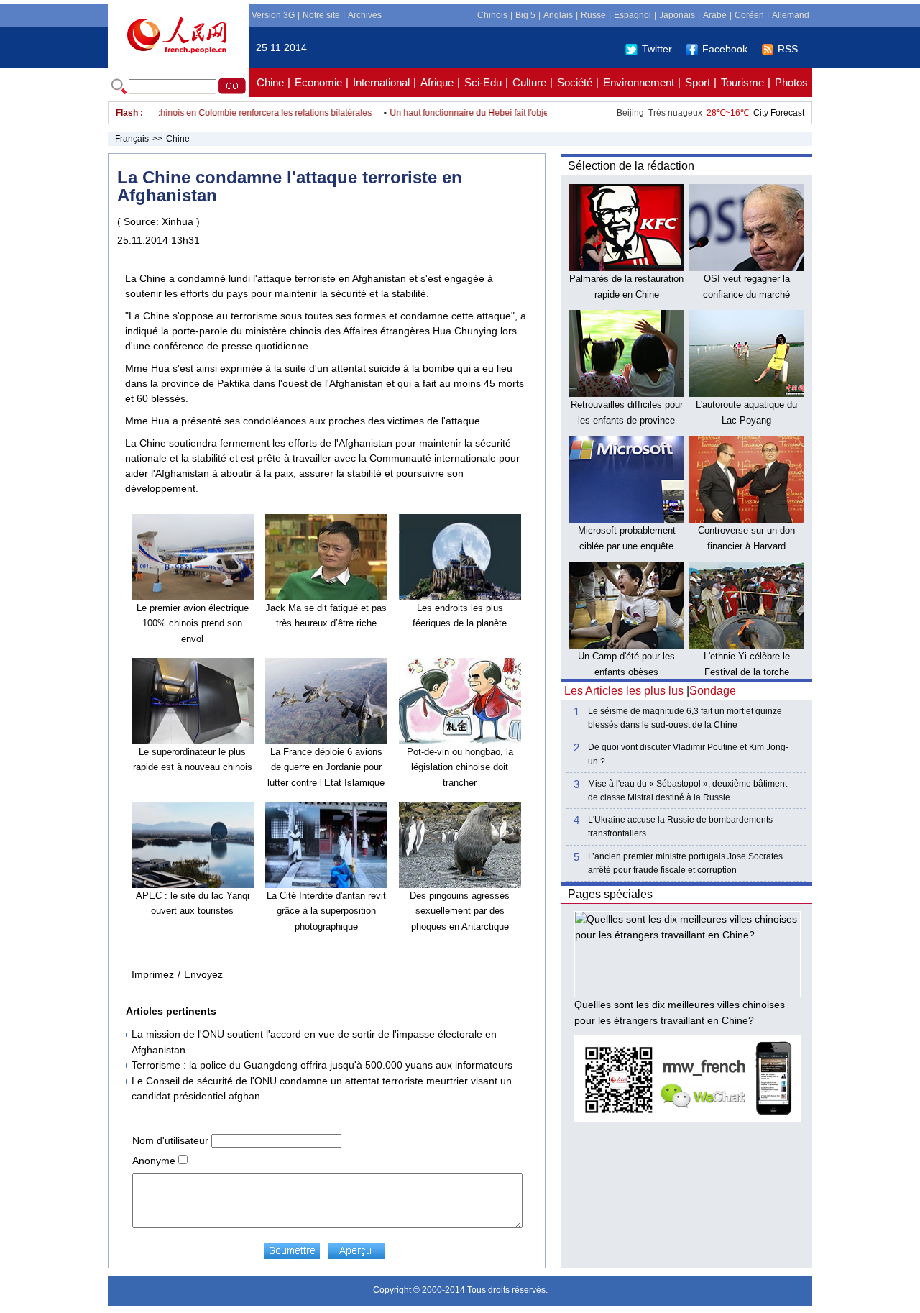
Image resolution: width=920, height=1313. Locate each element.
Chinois (492, 15)
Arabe (715, 15)
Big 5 (525, 15)
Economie (318, 82)
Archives (365, 15)
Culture (529, 82)
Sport (697, 82)
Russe (593, 15)
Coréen (749, 15)
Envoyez (203, 974)
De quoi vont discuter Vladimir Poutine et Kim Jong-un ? (688, 754)
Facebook (725, 49)
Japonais (677, 15)
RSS (788, 49)
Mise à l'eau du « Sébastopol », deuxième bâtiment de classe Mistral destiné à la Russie (687, 790)
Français (132, 139)
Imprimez (153, 974)
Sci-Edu (483, 82)
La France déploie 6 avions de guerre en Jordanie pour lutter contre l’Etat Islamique (326, 767)
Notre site (321, 15)
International (381, 82)
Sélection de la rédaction (631, 166)
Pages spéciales (610, 894)
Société (574, 82)
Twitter (657, 49)
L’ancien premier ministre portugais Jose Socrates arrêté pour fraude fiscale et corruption (685, 863)
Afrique (437, 82)
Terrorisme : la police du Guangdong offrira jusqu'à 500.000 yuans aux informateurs (322, 1065)
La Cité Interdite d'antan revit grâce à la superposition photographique (326, 911)
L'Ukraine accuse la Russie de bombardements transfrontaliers (680, 826)
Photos (791, 82)
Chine (270, 82)
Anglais (558, 15)
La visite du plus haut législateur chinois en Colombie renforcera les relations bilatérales (184, 113)
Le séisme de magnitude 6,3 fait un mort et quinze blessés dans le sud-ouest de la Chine (685, 718)
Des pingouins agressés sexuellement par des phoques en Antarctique (460, 911)
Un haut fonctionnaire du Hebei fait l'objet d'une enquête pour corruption (514, 113)
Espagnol (632, 15)
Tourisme (742, 82)
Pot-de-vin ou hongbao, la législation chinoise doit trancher (460, 767)
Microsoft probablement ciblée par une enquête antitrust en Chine (627, 546)
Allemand (790, 15)
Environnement (638, 82)
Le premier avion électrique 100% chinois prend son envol (193, 623)
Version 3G (273, 15)
